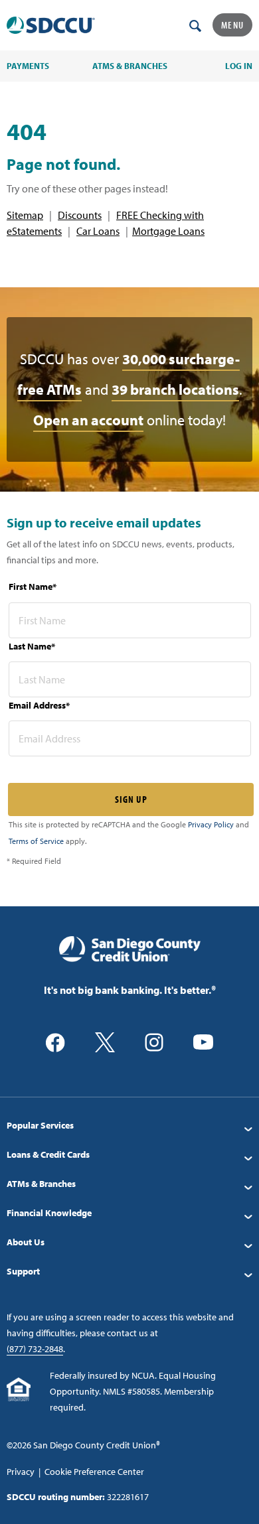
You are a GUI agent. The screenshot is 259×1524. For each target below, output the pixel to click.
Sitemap (25, 215)
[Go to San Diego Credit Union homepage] (130, 948)
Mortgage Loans (168, 231)
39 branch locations (175, 389)
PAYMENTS (28, 65)
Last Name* (32, 646)
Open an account (88, 420)
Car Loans (98, 231)
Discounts (80, 215)
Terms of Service (36, 841)
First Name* (32, 586)
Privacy (21, 1472)
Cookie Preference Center (94, 1472)
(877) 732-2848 (35, 1349)
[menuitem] (129, 1125)
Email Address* (39, 705)
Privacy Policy (211, 824)
